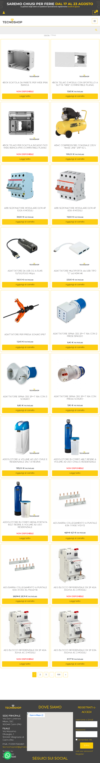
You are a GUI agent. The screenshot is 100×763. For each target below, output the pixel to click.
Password (80, 730)
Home (46, 35)
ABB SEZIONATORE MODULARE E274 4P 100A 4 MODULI (25, 209)
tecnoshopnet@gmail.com (17, 747)
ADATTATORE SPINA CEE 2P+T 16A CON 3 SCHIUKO (25, 398)
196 (58, 675)
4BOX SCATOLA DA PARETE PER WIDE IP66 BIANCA (25, 84)
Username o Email (84, 720)
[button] (96, 29)
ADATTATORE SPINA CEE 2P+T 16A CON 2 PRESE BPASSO (75, 335)
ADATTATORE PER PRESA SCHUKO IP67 (25, 334)
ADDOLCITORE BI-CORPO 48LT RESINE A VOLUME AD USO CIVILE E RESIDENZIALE (75, 460)
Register (80, 754)
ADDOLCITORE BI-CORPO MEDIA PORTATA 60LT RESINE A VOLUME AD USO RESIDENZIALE (25, 524)
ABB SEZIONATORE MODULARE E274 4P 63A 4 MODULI (75, 209)
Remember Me (84, 740)
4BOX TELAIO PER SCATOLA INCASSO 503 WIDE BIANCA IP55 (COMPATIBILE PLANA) (25, 146)
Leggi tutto (25, 96)
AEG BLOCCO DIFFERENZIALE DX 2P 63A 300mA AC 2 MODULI (75, 651)
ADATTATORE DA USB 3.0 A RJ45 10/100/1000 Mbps (25, 272)
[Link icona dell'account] (4, 12)
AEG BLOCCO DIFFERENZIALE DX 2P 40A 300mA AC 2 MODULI (75, 588)
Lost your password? (84, 751)
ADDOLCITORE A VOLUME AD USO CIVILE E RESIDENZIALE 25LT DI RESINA (25, 460)
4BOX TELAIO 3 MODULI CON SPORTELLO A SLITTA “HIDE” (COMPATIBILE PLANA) (75, 84)
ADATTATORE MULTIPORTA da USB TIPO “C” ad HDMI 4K (75, 272)
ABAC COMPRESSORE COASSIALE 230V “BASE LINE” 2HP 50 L (75, 146)
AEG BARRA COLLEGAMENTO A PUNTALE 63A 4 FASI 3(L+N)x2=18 (25, 588)
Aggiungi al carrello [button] (75, 96)
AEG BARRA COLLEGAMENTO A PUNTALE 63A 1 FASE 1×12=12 (75, 524)
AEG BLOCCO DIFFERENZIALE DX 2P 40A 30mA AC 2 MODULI (25, 651)
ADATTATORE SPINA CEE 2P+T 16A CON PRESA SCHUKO (75, 397)
